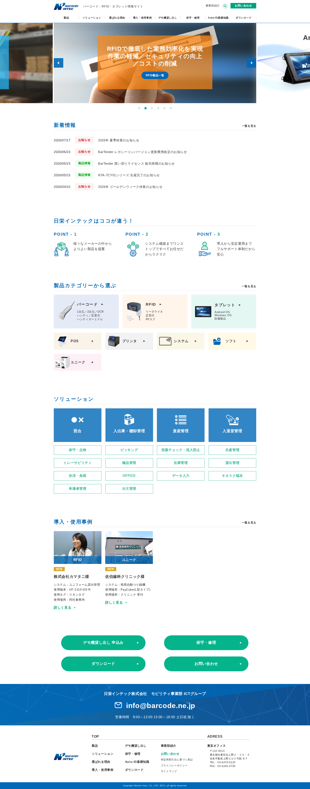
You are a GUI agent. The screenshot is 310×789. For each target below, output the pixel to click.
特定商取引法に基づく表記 (177, 759)
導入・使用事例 (142, 17)
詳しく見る (62, 607)
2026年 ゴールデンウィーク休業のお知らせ (130, 187)
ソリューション (91, 17)
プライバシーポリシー (174, 765)
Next (251, 63)
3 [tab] (152, 108)
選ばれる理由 (117, 17)
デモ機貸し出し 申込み (103, 642)
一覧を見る (249, 125)
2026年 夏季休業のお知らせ (118, 140)
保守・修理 (192, 17)
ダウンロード (103, 664)
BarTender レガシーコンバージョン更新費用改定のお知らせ (142, 152)
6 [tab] (171, 108)
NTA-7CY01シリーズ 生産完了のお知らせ (129, 175)
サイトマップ (169, 771)
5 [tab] (164, 108)
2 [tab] (145, 108)
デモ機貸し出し (167, 17)
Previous (58, 63)
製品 (66, 17)
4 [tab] (158, 108)
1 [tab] (139, 108)
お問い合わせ (206, 664)
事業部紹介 (213, 5)
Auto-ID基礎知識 (218, 17)
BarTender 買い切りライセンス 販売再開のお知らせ (136, 163)
